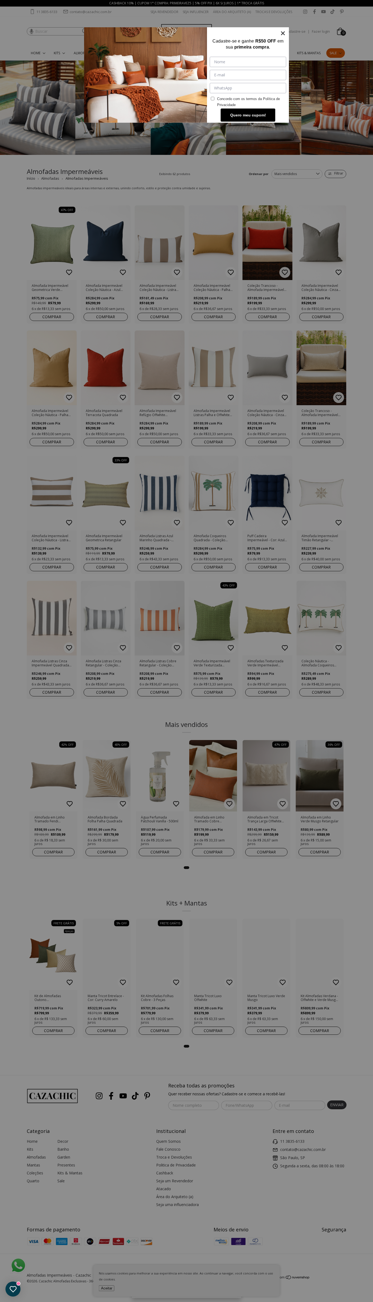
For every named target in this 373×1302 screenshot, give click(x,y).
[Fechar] (283, 33)
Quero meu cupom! (248, 115)
